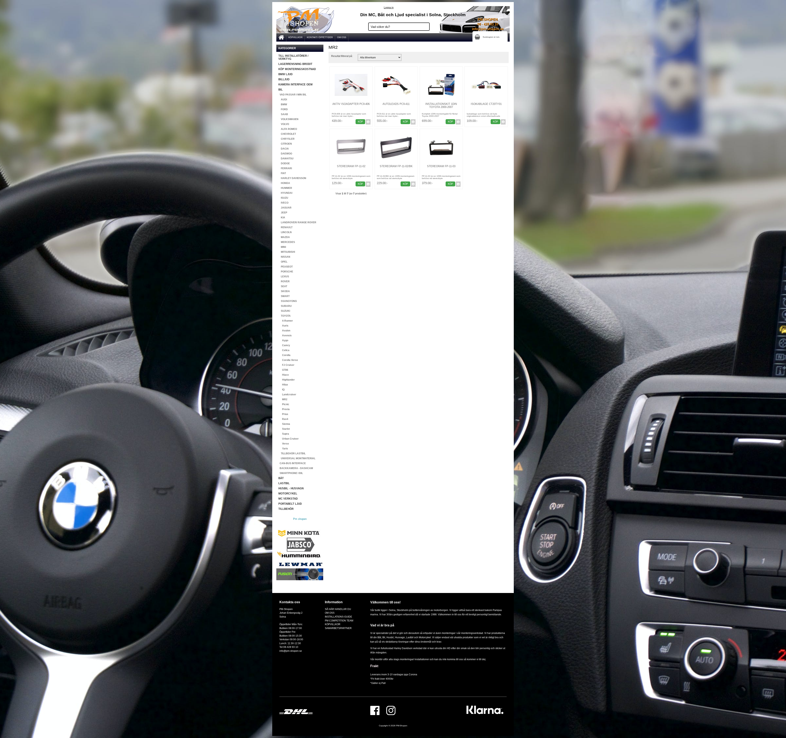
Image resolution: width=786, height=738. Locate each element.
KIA (281, 217)
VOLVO (283, 124)
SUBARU (285, 306)
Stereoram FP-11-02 (351, 166)
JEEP (282, 212)
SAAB (283, 114)
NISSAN (284, 256)
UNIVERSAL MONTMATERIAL (296, 458)
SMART (284, 296)
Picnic (283, 404)
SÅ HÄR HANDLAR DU (338, 609)
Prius (283, 414)
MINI (282, 247)
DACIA (283, 148)
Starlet (284, 428)
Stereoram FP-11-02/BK (396, 166)
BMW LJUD (285, 74)
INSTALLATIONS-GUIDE (338, 616)
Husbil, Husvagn (395, 637)
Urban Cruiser (288, 438)
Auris (283, 325)
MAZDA (284, 237)
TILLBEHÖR (286, 508)
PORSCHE (285, 271)
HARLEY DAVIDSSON (292, 178)
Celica (283, 350)
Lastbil (410, 637)
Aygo (283, 340)
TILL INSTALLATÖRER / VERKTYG (293, 57)
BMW (282, 104)
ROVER (284, 281)
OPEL (282, 261)
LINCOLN (285, 232)
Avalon (284, 330)
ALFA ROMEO (287, 129)
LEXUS (283, 276)
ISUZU (283, 197)
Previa (284, 409)
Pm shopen (300, 518)
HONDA (284, 183)
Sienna (284, 424)
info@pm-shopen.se (488, 29)
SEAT (282, 286)
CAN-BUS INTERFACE (292, 463)
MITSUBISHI (286, 252)
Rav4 (283, 419)
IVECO (283, 202)
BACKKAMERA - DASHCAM (295, 468)
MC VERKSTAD (288, 498)
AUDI (282, 99)
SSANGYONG (287, 301)
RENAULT (285, 227)
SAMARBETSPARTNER (338, 628)
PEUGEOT (285, 266)
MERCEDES (286, 242)
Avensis (285, 335)
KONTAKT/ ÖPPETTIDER (320, 37)
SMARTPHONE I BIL (290, 473)
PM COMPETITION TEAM (339, 620)
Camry (284, 345)
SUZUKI (284, 310)
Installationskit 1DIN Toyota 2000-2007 (441, 105)
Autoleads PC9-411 (396, 103)
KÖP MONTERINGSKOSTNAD (297, 69)
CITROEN (285, 143)
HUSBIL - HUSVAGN (291, 488)
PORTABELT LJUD (290, 503)
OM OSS (341, 37)
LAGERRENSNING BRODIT (295, 64)
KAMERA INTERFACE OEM (295, 84)
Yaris (283, 448)
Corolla (284, 355)
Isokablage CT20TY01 (486, 103)
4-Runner (285, 320)
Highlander (286, 379)
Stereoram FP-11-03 (441, 166)
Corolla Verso (288, 360)
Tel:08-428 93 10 (288, 647)
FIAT (282, 173)
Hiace (283, 374)
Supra (283, 433)
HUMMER (285, 188)
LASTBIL (284, 483)
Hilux (283, 384)
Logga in (389, 7)
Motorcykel (425, 637)
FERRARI (285, 168)
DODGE (284, 163)
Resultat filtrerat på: (342, 56)
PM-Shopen (401, 725)
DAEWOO (285, 153)
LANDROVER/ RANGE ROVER (297, 222)
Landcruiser (287, 394)
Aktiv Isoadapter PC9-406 (351, 103)
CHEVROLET (287, 134)
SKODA (284, 291)
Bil (383, 637)
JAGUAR (284, 207)
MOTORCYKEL (287, 493)
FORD (283, 109)
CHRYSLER (286, 138)
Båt (379, 637)
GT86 (283, 369)
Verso (283, 443)
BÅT (281, 478)
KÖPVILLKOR (295, 37)
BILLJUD (283, 79)
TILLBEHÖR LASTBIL (292, 453)
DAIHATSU (286, 158)
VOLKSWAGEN (288, 119)
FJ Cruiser (286, 365)
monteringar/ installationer (414, 659)
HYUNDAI (285, 193)
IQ (281, 389)
